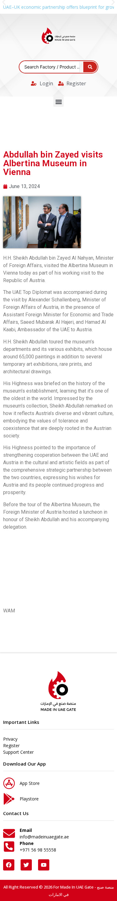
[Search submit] (90, 67)
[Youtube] (43, 864)
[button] (58, 102)
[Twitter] (26, 864)
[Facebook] (8, 864)
